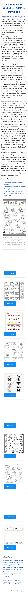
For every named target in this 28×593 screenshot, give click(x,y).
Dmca (4, 591)
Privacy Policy (15, 591)
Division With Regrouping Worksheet (14, 186)
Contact (8, 591)
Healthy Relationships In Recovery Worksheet (12, 570)
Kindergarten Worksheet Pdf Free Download (14, 8)
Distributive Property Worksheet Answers (13, 183)
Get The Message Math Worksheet (13, 567)
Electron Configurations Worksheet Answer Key (14, 194)
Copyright (22, 591)
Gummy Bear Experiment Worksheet (13, 560)
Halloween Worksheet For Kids (11, 584)
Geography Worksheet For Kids (12, 573)
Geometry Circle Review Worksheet (13, 562)
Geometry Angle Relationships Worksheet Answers (11, 565)
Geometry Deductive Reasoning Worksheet (12, 575)
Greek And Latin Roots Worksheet (12, 582)
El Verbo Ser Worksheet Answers (13, 191)
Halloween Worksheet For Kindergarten (14, 580)
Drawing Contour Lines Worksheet (14, 189)
